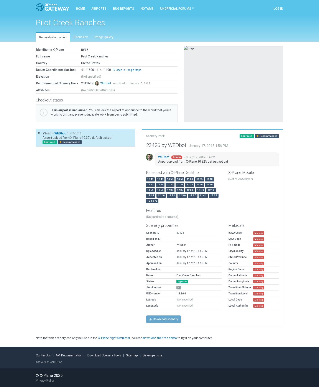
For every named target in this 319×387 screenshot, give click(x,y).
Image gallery (104, 37)
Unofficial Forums (175, 8)
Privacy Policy (45, 380)
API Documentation (69, 355)
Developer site (152, 355)
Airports (99, 8)
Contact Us (43, 355)
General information (53, 37)
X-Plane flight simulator (114, 338)
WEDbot (106, 83)
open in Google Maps (128, 70)
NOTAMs (147, 8)
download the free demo (160, 338)
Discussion (81, 37)
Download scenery (165, 319)
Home (80, 8)
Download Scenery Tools (104, 355)
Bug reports (123, 8)
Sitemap (132, 355)
